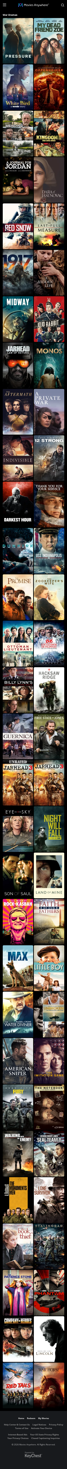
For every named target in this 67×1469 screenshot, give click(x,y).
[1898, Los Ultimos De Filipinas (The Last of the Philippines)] (49, 643)
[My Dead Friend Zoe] (49, 41)
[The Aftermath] (18, 412)
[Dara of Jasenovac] (49, 180)
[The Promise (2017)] (18, 597)
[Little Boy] (49, 968)
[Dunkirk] (18, 551)
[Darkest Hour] (18, 504)
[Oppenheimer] (49, 87)
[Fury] (18, 1107)
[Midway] (18, 319)
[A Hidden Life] (49, 273)
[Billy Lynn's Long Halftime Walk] (18, 690)
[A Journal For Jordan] (18, 180)
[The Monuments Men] (18, 1200)
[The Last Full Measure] (49, 226)
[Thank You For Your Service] (49, 504)
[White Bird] (18, 87)
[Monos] (49, 365)
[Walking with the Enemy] (18, 1154)
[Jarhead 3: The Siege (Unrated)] (18, 783)
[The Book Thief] (18, 1246)
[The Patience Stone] (18, 1293)
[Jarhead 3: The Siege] (49, 783)
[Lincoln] (49, 1339)
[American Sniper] (18, 1061)
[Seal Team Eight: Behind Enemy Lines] (49, 1154)
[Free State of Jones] (49, 736)
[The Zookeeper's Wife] (49, 597)
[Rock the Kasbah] (18, 922)
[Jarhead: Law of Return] (18, 365)
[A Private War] (49, 412)
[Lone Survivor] (49, 1200)
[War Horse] (49, 1385)
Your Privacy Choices (18, 1438)
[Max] (18, 968)
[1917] (18, 273)
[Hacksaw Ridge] (49, 690)
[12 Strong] (49, 458)
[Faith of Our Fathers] (49, 922)
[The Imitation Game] (49, 1061)
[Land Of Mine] (49, 875)
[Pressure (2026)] (18, 41)
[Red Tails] (18, 1385)
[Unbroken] (49, 1014)
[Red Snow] (18, 226)
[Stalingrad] (49, 1246)
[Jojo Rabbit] (49, 319)
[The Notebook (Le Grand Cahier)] (49, 1107)
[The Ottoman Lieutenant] (18, 643)
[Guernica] (18, 736)
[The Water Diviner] (18, 1014)
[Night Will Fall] (49, 829)
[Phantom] (49, 1293)
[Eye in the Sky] (18, 829)
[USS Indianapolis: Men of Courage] (49, 551)
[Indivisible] (18, 458)
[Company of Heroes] (18, 1339)
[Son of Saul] (18, 875)
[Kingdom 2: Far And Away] (49, 133)
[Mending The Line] (18, 133)
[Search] (62, 5)
